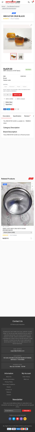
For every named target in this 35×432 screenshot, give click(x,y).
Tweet (8, 109)
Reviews (27, 116)
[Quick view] (32, 183)
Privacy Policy (9, 382)
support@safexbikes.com (17, 351)
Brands (9, 387)
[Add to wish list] (32, 186)
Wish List (26, 379)
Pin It (12, 109)
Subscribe (26, 410)
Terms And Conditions (9, 384)
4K (15, 109)
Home (3, 6)
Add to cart (17, 95)
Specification (17, 116)
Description (6, 116)
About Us (8, 377)
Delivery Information (8, 379)
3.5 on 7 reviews (15, 18)
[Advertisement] (17, 155)
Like (5, 109)
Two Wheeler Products (13, 6)
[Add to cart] (31, 238)
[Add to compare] (32, 189)
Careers (9, 394)
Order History (26, 377)
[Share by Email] (18, 109)
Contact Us (9, 389)
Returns (9, 392)
